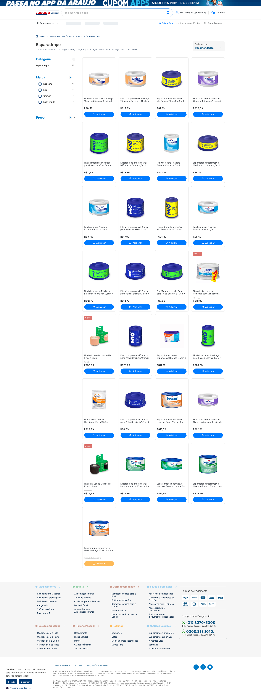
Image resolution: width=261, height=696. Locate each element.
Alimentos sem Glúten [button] (159, 648)
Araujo (42, 36)
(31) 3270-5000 (200, 622)
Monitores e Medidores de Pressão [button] (161, 598)
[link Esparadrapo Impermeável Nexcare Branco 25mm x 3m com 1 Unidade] (135, 464)
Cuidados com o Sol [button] (121, 600)
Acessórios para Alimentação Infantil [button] (84, 610)
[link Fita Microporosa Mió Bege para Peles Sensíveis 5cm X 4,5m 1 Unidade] (99, 143)
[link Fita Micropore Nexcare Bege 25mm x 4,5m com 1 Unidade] (135, 79)
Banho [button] (77, 640)
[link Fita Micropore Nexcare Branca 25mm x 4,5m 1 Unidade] (99, 207)
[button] (18, 687)
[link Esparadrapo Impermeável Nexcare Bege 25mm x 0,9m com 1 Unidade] (99, 528)
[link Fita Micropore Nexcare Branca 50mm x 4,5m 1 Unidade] (172, 143)
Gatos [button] (114, 637)
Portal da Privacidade (61, 665)
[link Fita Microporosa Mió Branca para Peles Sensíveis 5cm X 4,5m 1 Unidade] (135, 207)
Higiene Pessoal (85, 625)
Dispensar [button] (25, 682)
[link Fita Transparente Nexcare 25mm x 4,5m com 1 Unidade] (208, 79)
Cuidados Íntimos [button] (82, 644)
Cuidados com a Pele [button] (47, 633)
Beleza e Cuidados (49, 625)
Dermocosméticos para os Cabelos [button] (124, 615)
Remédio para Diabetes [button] (48, 593)
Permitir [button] (11, 682)
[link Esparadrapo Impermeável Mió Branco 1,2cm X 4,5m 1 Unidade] (208, 143)
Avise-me (101, 563)
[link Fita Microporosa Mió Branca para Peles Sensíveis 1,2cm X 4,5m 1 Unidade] (135, 400)
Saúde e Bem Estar (57, 36)
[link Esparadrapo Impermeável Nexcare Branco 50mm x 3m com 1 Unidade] (208, 464)
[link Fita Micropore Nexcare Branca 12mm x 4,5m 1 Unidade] (208, 207)
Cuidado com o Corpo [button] (48, 640)
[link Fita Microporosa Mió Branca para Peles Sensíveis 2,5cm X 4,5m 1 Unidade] (135, 272)
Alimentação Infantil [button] (84, 593)
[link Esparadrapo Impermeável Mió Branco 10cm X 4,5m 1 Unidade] (172, 207)
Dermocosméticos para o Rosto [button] (123, 594)
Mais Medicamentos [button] (47, 601)
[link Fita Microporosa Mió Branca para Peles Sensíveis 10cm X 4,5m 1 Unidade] (135, 336)
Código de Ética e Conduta (97, 665)
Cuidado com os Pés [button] (47, 648)
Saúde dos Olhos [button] (45, 609)
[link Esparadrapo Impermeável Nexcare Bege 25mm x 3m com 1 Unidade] (172, 400)
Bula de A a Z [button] (43, 613)
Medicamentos (47, 586)
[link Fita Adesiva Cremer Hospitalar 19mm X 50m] (99, 400)
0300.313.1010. (199, 631)
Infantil (80, 586)
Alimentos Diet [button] (156, 640)
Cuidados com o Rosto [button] (48, 637)
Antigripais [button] (42, 605)
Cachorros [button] (116, 633)
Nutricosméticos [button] (119, 610)
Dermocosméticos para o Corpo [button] (123, 605)
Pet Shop (118, 625)
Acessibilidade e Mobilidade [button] (157, 609)
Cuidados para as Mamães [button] (87, 601)
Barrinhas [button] (153, 644)
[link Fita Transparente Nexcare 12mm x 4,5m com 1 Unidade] (208, 400)
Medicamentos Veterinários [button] (124, 640)
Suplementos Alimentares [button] (161, 633)
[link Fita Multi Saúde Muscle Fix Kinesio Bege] (99, 336)
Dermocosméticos (124, 586)
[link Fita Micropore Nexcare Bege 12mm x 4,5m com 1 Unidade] (99, 79)
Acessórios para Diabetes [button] (161, 604)
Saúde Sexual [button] (81, 648)
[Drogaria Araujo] (47, 13)
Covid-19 (78, 665)
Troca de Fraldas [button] (82, 597)
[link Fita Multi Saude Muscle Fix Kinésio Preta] (99, 464)
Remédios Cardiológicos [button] (49, 597)
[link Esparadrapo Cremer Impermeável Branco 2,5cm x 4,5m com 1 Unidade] (172, 336)
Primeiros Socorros (77, 36)
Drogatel (202, 616)
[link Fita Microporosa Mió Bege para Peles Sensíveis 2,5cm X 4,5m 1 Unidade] (99, 272)
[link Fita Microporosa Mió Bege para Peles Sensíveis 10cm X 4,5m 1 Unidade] (208, 336)
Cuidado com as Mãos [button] (48, 644)
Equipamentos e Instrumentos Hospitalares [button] (161, 615)
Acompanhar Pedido (190, 23)
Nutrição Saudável (160, 625)
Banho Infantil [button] (81, 605)
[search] (117, 12)
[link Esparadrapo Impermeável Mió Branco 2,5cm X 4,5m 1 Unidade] (172, 79)
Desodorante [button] (80, 633)
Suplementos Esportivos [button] (160, 637)
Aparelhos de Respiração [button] (161, 593)
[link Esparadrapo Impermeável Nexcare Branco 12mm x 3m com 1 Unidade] (172, 464)
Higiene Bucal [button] (81, 637)
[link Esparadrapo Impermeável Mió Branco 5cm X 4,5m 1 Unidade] (135, 143)
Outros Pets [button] (117, 644)
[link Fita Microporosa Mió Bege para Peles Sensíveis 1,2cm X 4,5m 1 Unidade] (172, 272)
